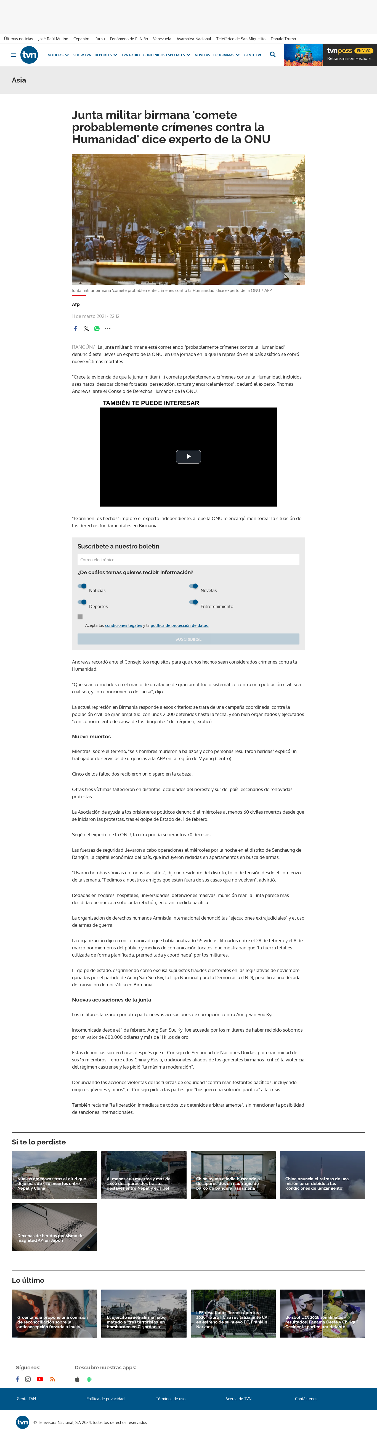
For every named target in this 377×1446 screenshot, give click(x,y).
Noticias (55, 55)
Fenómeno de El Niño (129, 38)
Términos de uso (170, 1398)
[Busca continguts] (272, 55)
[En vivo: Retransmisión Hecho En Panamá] (303, 55)
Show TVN (82, 55)
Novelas (202, 55)
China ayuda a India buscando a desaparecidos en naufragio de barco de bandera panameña (228, 1184)
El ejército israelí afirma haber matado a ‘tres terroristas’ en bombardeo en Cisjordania (137, 1322)
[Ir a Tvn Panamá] (29, 55)
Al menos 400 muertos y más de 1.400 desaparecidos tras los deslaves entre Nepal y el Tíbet (139, 1184)
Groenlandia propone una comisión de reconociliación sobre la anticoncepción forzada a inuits (52, 1322)
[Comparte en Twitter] (86, 328)
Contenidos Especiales (164, 55)
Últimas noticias (18, 38)
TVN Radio (131, 55)
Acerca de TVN (238, 1398)
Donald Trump (283, 38)
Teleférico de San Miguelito (241, 38)
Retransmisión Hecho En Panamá (350, 58)
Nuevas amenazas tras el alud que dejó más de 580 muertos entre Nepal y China (51, 1184)
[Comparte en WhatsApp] (96, 328)
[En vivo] (332, 48)
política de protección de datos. (180, 625)
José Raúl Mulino (53, 38)
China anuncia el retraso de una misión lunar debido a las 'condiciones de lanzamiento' (317, 1184)
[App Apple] (78, 1379)
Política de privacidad (105, 1398)
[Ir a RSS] (53, 1379)
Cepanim (81, 38)
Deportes (103, 55)
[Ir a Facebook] (18, 1379)
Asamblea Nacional (194, 38)
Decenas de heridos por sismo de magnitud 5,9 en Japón (50, 1238)
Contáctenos (306, 1398)
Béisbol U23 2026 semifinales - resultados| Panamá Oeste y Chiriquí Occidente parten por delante (321, 1322)
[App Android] (90, 1379)
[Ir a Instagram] (29, 1379)
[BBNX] (22, 1422)
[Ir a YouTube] (41, 1379)
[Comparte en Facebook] (75, 328)
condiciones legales (123, 625)
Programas (223, 55)
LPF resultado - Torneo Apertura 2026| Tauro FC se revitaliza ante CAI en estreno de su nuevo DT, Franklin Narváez (232, 1320)
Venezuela (162, 38)
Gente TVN (253, 55)
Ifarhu (99, 38)
